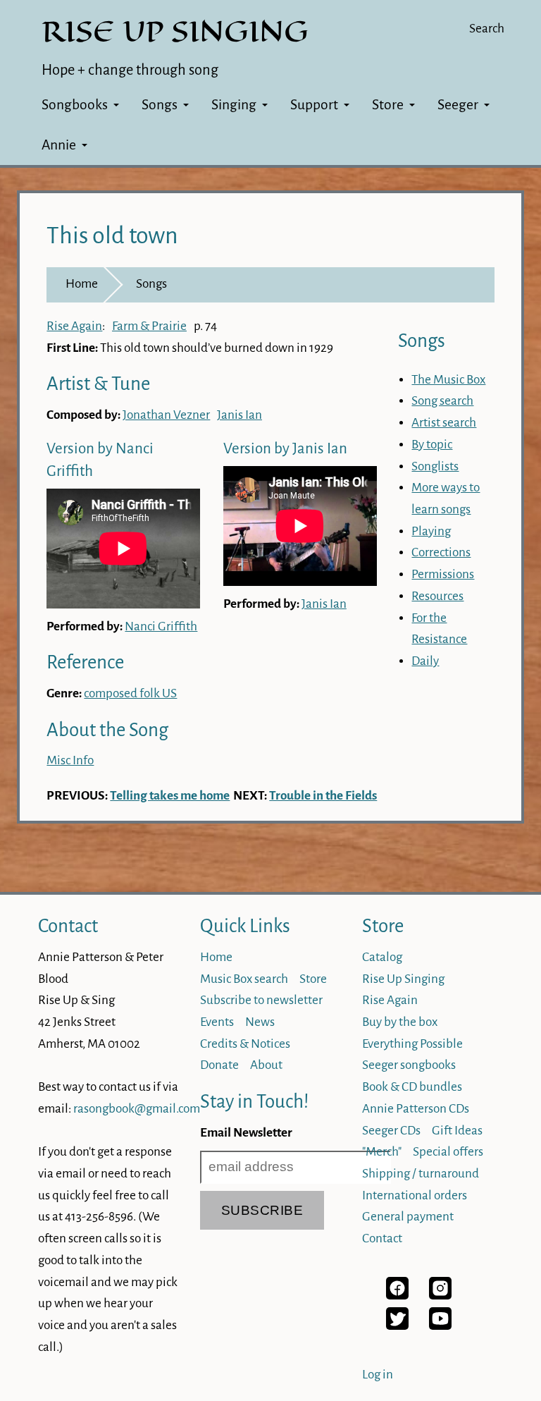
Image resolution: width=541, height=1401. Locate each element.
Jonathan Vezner (166, 415)
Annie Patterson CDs (415, 1108)
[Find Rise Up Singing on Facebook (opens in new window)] (397, 1295)
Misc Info (70, 760)
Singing (233, 104)
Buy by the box (399, 1022)
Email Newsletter (246, 1132)
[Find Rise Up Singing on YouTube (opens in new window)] (440, 1326)
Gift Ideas (457, 1130)
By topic (431, 444)
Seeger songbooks (409, 1065)
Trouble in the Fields (323, 795)
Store (388, 104)
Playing (431, 531)
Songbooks (75, 104)
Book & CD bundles (412, 1087)
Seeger (457, 104)
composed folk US (130, 693)
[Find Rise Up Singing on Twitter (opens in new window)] (397, 1326)
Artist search (443, 422)
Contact (68, 926)
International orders (414, 1195)
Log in (377, 1374)
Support (314, 104)
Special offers (448, 1151)
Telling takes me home (170, 795)
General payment (408, 1216)
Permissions (442, 574)
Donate (219, 1065)
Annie (59, 144)
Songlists (435, 466)
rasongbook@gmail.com (136, 1108)
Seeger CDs (391, 1130)
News (260, 1022)
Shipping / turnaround (420, 1173)
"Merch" (382, 1151)
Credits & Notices (245, 1044)
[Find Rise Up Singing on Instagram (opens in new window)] (440, 1295)
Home (82, 283)
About (266, 1065)
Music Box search (244, 979)
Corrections (441, 552)
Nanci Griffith (161, 626)
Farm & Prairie (149, 326)
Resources (437, 596)
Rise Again (74, 326)
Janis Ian (239, 415)
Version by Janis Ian (285, 449)
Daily (425, 661)
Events (217, 1022)
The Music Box (448, 379)
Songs (160, 104)
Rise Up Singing (403, 979)
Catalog (382, 957)
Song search (442, 401)
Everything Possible (412, 1044)
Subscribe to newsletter (261, 1000)
